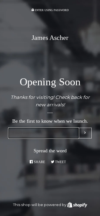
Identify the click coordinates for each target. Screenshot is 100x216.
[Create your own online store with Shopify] (77, 204)
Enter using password (51, 10)
